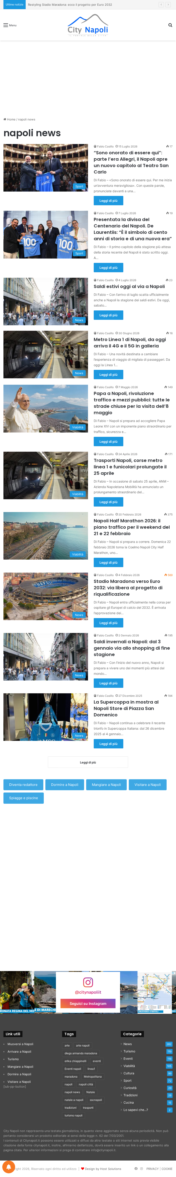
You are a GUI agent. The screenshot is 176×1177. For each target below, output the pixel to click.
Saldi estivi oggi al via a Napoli (129, 286)
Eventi (128, 1058)
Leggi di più (108, 201)
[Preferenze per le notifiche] (8, 1167)
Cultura (129, 1073)
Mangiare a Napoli (106, 784)
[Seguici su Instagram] (88, 984)
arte (67, 1045)
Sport (128, 1080)
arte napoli (83, 1045)
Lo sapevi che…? (136, 1110)
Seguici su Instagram (88, 1003)
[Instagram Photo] (17, 992)
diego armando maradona (81, 1053)
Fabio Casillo (105, 146)
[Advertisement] (88, 77)
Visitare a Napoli (148, 784)
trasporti (88, 1107)
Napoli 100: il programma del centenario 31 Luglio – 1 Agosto (71, 4)
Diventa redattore (23, 784)
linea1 (91, 1068)
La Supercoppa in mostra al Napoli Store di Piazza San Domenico (126, 708)
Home (11, 119)
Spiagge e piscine (23, 798)
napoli (68, 1084)
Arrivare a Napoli (19, 1051)
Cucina (129, 1102)
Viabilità (129, 1066)
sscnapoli (96, 1100)
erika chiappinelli (75, 1061)
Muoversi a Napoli (20, 1044)
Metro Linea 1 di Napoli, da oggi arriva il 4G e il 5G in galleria (130, 342)
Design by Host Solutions (103, 1169)
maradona (71, 1076)
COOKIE (167, 1169)
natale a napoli (74, 1100)
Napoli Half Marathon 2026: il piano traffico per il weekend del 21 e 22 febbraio (132, 527)
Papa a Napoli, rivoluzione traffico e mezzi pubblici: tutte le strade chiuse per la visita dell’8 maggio (132, 403)
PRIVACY (152, 1169)
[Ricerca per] (170, 26)
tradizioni (71, 1107)
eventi (97, 1061)
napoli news (72, 1092)
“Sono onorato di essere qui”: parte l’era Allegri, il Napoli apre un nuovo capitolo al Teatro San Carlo (131, 162)
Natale (90, 1092)
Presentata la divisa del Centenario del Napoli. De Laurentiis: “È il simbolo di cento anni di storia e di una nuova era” (133, 229)
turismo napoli (73, 1115)
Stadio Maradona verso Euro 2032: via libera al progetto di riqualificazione (128, 587)
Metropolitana (93, 1076)
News (128, 1044)
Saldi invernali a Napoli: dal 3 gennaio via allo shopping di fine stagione (132, 648)
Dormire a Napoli (64, 784)
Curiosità (130, 1088)
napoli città (86, 1084)
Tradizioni (131, 1095)
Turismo (13, 1059)
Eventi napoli (73, 1068)
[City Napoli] (88, 25)
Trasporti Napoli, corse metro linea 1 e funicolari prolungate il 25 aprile (130, 466)
